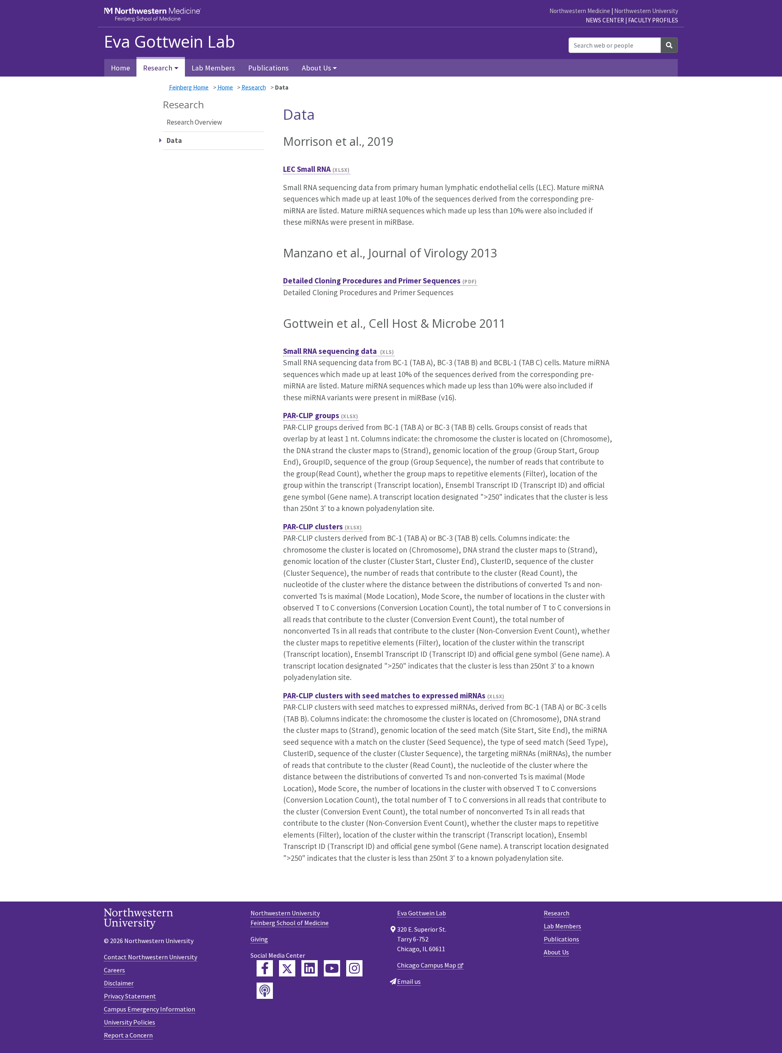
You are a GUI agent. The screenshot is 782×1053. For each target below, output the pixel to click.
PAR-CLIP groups (311, 415)
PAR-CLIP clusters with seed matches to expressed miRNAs (384, 695)
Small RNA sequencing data (330, 351)
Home (120, 67)
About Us (556, 952)
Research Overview (194, 122)
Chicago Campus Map (426, 965)
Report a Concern (128, 1035)
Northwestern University (646, 11)
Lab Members (213, 67)
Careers (114, 970)
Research (254, 87)
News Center (605, 20)
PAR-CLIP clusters (313, 526)
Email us (409, 981)
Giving (259, 939)
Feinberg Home (189, 87)
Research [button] (157, 67)
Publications (268, 67)
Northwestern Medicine (579, 11)
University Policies (129, 1022)
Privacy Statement (130, 996)
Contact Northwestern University (150, 957)
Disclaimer (119, 983)
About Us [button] (316, 67)
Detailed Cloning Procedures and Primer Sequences (372, 280)
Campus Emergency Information (149, 1009)
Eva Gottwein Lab (169, 41)
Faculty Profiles (653, 20)
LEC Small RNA (307, 169)
